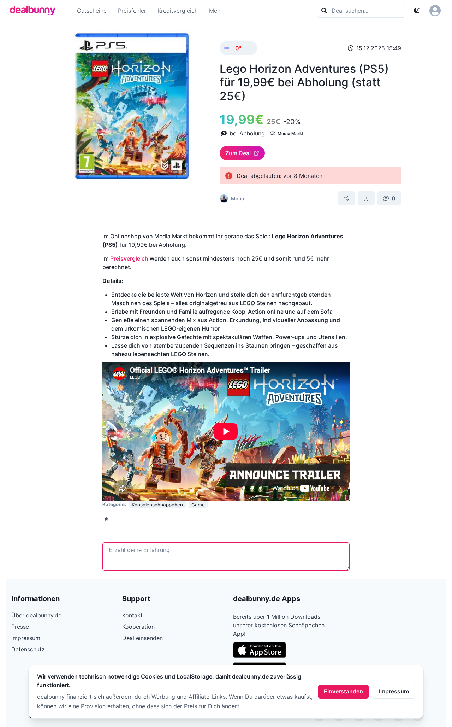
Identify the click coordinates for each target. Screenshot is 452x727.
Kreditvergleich (177, 10)
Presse (20, 626)
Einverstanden (343, 691)
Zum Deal (238, 153)
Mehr (215, 10)
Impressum (394, 691)
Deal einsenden (142, 637)
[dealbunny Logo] (35, 11)
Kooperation (138, 626)
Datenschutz (28, 649)
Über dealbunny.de (36, 615)
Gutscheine (92, 10)
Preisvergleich (129, 258)
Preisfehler (132, 10)
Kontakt (132, 615)
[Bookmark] (366, 198)
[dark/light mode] (417, 11)
